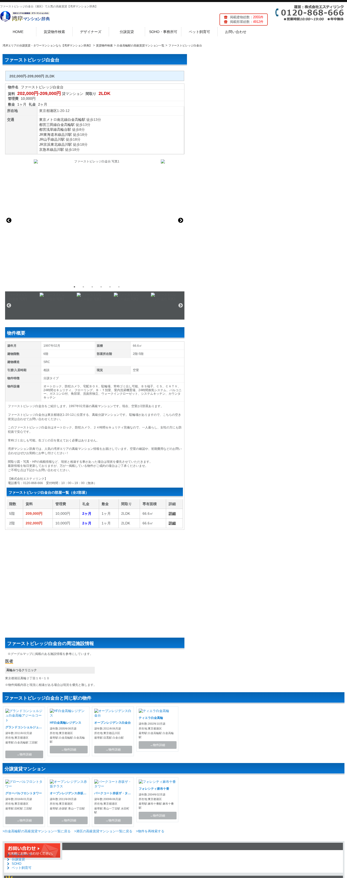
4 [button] (101, 286)
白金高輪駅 (76, 120)
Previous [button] (8, 220)
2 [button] (83, 286)
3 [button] (92, 286)
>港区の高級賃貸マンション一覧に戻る (103, 831)
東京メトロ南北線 (53, 120)
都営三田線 (48, 125)
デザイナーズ (90, 32)
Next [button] (180, 220)
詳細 (172, 513)
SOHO (16, 864)
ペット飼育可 (199, 32)
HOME (18, 32)
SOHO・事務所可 (163, 32)
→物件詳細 (24, 754)
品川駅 (66, 134)
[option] (94, 220)
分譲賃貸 (127, 32)
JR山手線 (46, 139)
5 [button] (110, 286)
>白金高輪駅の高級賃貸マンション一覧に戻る (37, 831)
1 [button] (74, 286)
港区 (53, 111)
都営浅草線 (48, 129)
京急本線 (46, 149)
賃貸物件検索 (54, 32)
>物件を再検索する (150, 831)
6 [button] (118, 286)
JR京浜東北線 (50, 144)
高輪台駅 (64, 129)
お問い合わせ (235, 32)
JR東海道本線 (50, 134)
